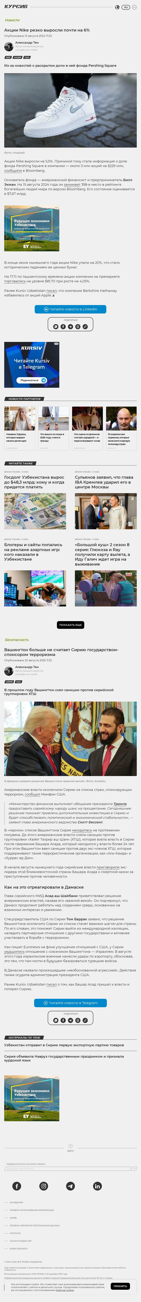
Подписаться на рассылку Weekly (26, 1164)
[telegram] (70, 1186)
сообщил (32, 794)
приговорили (108, 867)
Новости (12, 20)
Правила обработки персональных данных (34, 1226)
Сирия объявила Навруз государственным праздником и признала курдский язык (64, 1059)
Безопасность (16, 640)
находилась (82, 830)
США (27, 57)
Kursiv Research (19, 1249)
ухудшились (14, 952)
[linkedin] (97, 1186)
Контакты (15, 1233)
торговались (15, 281)
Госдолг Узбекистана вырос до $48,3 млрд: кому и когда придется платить (34, 482)
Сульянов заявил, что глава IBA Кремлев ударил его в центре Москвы (104, 482)
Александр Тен (27, 42)
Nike (8, 57)
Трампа (119, 804)
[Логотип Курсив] (16, 6)
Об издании (16, 1203)
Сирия (9, 682)
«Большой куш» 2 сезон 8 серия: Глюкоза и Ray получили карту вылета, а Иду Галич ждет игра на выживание (102, 554)
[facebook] (16, 1186)
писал (51, 291)
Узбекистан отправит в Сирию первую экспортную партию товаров (64, 1045)
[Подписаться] (134, 1169)
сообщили (13, 171)
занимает (72, 185)
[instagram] (43, 1186)
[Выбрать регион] (117, 7)
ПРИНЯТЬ (120, 1286)
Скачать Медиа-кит (21, 1241)
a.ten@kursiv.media (26, 49)
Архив (13, 1218)
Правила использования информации (32, 1210)
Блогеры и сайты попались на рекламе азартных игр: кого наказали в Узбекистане (33, 552)
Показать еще (70, 625)
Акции (17, 57)
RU (126, 7)
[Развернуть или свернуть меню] (134, 7)
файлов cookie (65, 1290)
